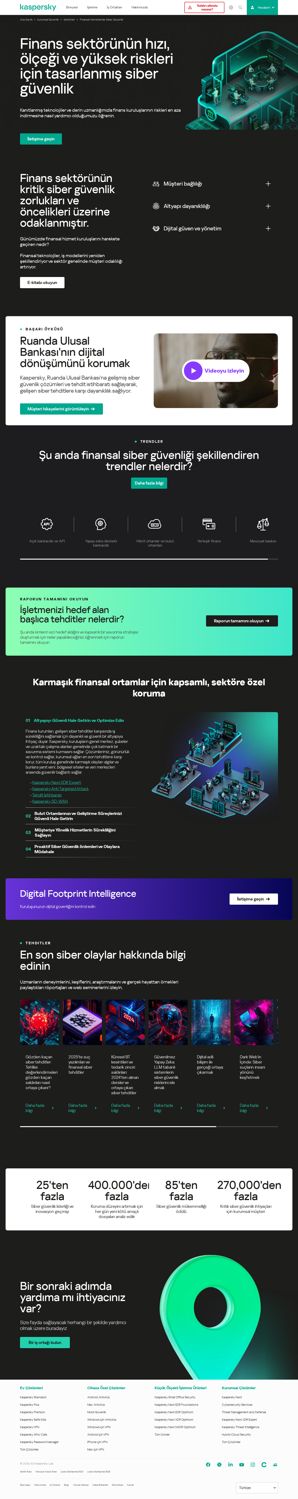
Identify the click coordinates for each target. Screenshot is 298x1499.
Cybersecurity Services (237, 1404)
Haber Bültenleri (100, 1485)
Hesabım (264, 7)
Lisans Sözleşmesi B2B (98, 1471)
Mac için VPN (95, 1449)
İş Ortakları (114, 7)
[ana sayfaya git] (38, 7)
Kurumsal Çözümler (239, 1388)
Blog (66, 1485)
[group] (149, 371)
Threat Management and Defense (244, 1412)
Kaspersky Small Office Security (175, 1397)
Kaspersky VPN (29, 1427)
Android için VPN (98, 1434)
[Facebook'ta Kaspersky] (208, 1465)
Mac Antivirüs (96, 1404)
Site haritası (117, 1485)
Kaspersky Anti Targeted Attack (60, 788)
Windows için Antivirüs (101, 1419)
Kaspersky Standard (33, 1397)
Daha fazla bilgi (35, 1108)
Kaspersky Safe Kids (33, 1419)
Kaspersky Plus (29, 1404)
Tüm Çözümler (29, 1449)
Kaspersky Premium (32, 1412)
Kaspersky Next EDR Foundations (176, 1404)
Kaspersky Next (232, 1397)
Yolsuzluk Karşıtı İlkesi (46, 1471)
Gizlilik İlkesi (26, 1471)
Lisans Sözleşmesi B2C (72, 1471)
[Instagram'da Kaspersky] (253, 1465)
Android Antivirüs (98, 1397)
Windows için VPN (99, 1427)
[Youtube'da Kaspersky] (241, 1465)
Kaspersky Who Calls (33, 1434)
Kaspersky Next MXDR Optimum (175, 1427)
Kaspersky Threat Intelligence (240, 1427)
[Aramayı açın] (240, 7)
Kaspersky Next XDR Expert (56, 782)
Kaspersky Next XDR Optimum (174, 1419)
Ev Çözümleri (31, 1388)
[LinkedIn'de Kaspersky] (230, 1465)
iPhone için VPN (97, 1442)
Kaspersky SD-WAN (50, 801)
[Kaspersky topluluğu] (264, 1465)
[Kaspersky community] (275, 1465)
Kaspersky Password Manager (39, 1442)
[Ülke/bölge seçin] (231, 7)
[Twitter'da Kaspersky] (219, 1465)
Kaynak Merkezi (81, 1485)
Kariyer (130, 1485)
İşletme (92, 7)
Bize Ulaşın (25, 1485)
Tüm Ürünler (162, 1434)
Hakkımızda (140, 7)
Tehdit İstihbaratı (47, 795)
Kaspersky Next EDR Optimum (174, 1412)
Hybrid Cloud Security (236, 1434)
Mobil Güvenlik (96, 1412)
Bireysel (72, 7)
